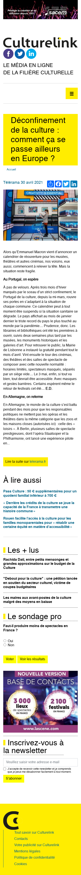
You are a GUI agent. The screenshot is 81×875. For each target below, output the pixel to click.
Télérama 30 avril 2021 (23, 183)
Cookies (20, 864)
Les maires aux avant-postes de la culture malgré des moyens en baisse (37, 600)
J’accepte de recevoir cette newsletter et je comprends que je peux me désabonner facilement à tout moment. (39, 770)
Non (11, 645)
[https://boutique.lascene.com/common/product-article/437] (40, 702)
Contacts (21, 839)
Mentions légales (27, 851)
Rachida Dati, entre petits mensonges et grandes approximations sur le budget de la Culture (39, 564)
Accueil (11, 169)
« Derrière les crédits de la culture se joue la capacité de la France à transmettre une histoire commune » (38, 507)
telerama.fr (38, 462)
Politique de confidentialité (34, 857)
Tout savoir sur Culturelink (34, 833)
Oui (10, 641)
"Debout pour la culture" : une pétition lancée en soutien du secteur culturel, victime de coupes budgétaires (40, 583)
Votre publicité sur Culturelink (36, 845)
